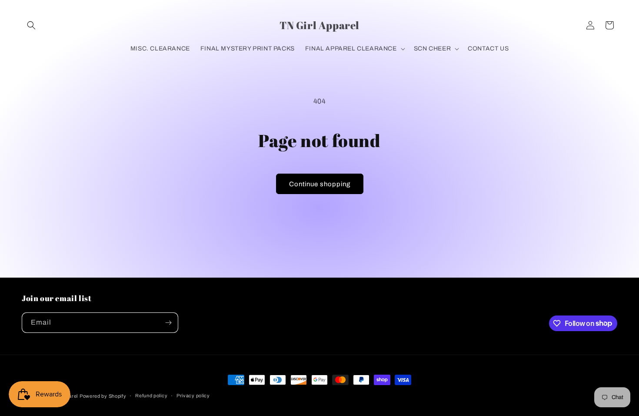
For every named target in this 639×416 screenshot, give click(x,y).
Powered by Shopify (103, 396)
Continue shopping (319, 184)
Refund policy (151, 395)
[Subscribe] (168, 322)
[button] (31, 25)
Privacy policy (193, 395)
